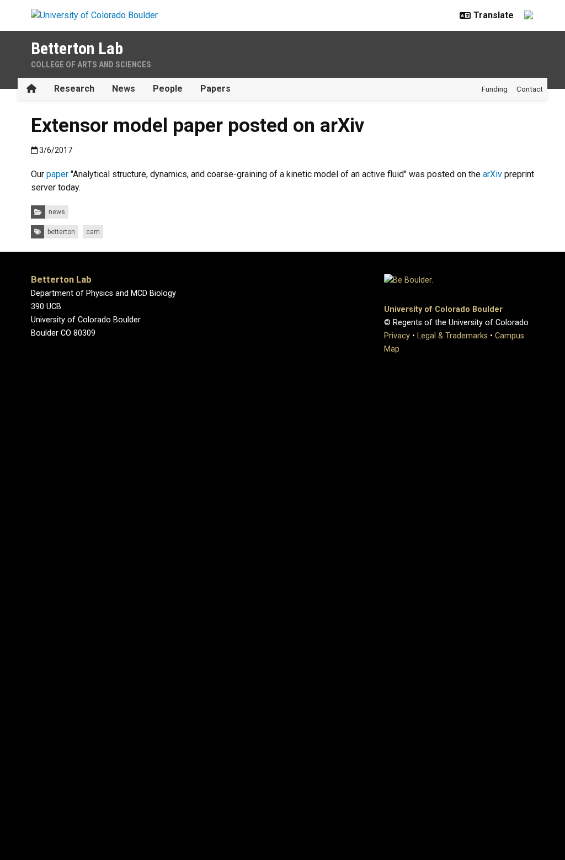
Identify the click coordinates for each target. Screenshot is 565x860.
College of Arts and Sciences (91, 65)
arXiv (492, 174)
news (57, 212)
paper (57, 174)
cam (93, 232)
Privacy (397, 336)
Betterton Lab (77, 48)
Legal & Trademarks (452, 336)
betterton (61, 232)
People (168, 88)
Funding (495, 88)
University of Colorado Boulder (443, 309)
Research (74, 88)
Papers (215, 88)
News (123, 88)
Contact (529, 88)
